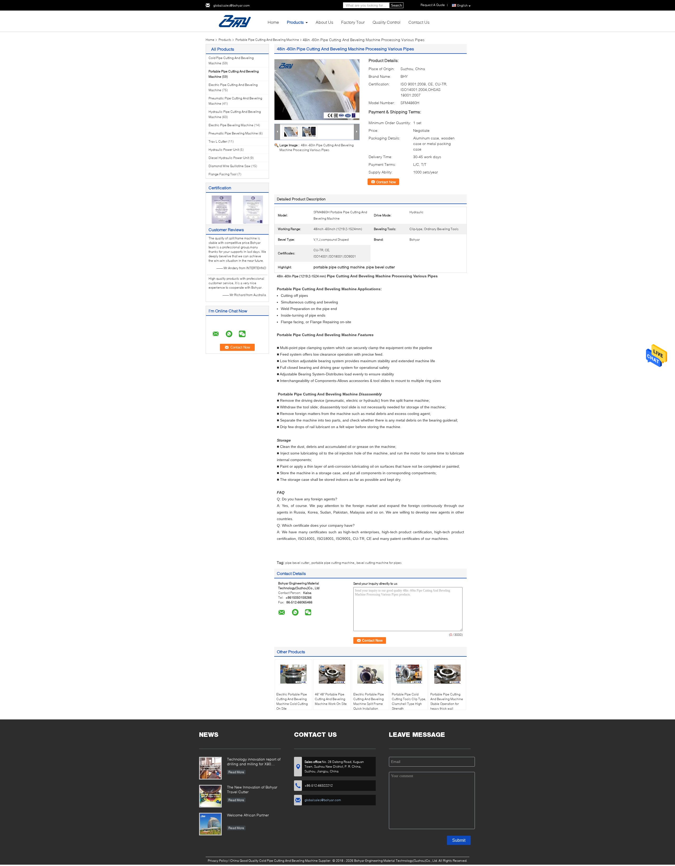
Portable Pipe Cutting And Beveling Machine (267, 40)
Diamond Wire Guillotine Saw (229, 166)
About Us (324, 22)
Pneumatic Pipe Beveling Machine (233, 133)
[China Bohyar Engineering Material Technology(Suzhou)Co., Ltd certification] (221, 209)
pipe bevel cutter (297, 563)
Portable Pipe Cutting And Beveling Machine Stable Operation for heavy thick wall (446, 701)
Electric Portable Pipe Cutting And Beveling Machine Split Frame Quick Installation (368, 701)
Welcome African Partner (248, 815)
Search (396, 5)
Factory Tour (353, 22)
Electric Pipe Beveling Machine (231, 125)
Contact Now (386, 182)
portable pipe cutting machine (332, 563)
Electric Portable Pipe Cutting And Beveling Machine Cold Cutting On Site (292, 701)
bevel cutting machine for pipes (379, 563)
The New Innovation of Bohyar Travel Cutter (252, 789)
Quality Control (387, 22)
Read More (236, 772)
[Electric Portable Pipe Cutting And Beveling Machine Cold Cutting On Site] (293, 674)
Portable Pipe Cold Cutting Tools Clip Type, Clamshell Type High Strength (409, 701)
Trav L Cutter (218, 141)
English (462, 5)
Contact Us (419, 22)
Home (273, 22)
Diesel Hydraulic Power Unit (229, 158)
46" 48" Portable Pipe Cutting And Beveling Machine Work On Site (331, 699)
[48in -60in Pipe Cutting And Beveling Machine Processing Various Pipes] (317, 89)
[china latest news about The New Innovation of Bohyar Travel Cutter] (210, 796)
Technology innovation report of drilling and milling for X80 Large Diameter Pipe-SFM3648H (254, 762)
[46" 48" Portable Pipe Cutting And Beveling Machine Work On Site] (332, 674)
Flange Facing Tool (223, 174)
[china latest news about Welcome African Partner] (210, 824)
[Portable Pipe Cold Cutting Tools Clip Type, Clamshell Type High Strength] (408, 674)
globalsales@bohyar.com (231, 5)
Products (295, 22)
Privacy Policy (218, 861)
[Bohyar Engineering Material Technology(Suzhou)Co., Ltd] (235, 21)
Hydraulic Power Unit (224, 150)
